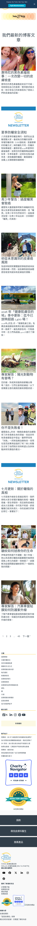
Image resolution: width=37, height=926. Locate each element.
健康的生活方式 (6, 666)
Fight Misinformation (17, 5)
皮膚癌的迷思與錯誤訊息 (9, 685)
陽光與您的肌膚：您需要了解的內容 (13, 919)
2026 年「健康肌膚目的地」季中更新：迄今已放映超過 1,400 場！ (17, 315)
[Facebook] (3, 715)
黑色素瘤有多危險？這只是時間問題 (13, 753)
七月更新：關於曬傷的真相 (17, 491)
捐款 (18, 820)
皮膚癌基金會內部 (7, 669)
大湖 (2, 694)
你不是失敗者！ (12, 428)
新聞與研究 (5, 676)
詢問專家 (4, 657)
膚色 (2, 688)
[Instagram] (14, 715)
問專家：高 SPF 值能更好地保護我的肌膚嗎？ (16, 737)
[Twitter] (7, 715)
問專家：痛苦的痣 (7, 750)
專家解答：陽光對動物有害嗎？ (17, 376)
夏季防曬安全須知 (14, 132)
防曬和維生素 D (6, 756)
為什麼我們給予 (6, 704)
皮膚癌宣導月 (5, 679)
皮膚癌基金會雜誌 (7, 697)
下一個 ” (26, 636)
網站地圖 (4, 891)
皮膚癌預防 (4, 913)
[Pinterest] (19, 715)
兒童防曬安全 (5, 660)
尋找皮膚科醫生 (18, 831)
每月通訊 (4, 672)
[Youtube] (23, 715)
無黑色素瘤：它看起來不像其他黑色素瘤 (15, 747)
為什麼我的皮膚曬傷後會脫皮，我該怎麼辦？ (16, 740)
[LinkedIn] (21, 872)
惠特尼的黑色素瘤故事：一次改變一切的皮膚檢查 (17, 76)
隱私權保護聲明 (6, 868)
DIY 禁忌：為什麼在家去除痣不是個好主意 (15, 743)
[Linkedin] (10, 715)
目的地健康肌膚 (6, 663)
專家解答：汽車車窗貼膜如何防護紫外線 (17, 608)
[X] (15, 872)
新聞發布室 (5, 889)
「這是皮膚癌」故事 (7, 916)
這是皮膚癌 (5, 701)
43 (19, 636)
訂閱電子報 (5, 887)
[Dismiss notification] (34, 4)
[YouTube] (3, 872)
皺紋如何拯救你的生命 (17, 551)
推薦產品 (18, 842)
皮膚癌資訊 (5, 682)
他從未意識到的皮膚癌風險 (17, 260)
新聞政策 (4, 894)
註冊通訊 (18, 723)
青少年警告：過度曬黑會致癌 (17, 201)
